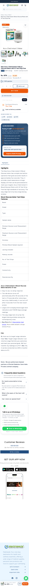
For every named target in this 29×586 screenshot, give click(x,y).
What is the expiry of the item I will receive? (13, 394)
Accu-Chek (8, 14)
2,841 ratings (8, 70)
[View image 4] (25, 54)
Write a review (14, 452)
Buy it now (14, 90)
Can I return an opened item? (11, 399)
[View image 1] (4, 54)
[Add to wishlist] (25, 25)
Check (24, 99)
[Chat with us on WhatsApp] (26, 578)
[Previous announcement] (3, 1)
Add (20, 583)
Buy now (25, 583)
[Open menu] (3, 5)
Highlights (5, 162)
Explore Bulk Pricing (13, 153)
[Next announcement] (26, 1)
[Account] (22, 5)
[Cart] (25, 5)
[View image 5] (4, 61)
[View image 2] (11, 54)
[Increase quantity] (10, 86)
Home (2, 14)
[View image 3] (18, 54)
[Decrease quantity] (3, 86)
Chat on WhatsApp (15, 428)
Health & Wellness (14, 578)
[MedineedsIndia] (13, 5)
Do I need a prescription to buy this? (12, 382)
